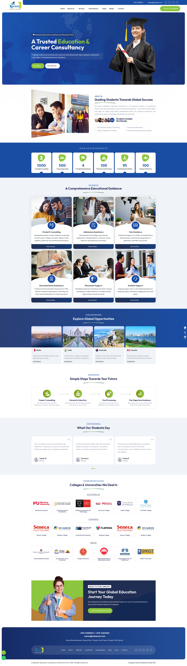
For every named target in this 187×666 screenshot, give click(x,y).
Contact (121, 8)
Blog (116, 650)
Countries (88, 650)
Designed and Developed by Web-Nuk (142, 662)
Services (81, 8)
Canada (102, 350)
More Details (37, 361)
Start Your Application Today (100, 611)
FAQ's (104, 8)
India (38, 350)
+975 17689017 (138, 2)
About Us (70, 8)
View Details (50, 246)
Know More (37, 66)
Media (111, 8)
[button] (92, 469)
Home (62, 8)
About (70, 650)
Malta (132, 350)
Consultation (171, 8)
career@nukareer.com (154, 2)
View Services (51, 66)
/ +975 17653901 (101, 633)
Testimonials (100, 650)
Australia (71, 350)
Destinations (93, 8)
